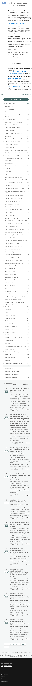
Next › (23, 644)
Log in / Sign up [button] (25, 94)
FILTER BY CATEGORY (9, 103)
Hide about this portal (13, 7)
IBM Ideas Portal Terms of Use (19, 654)
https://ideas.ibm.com (21, 23)
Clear (28, 103)
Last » (6, 646)
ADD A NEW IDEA (16, 99)
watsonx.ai (15, 410)
